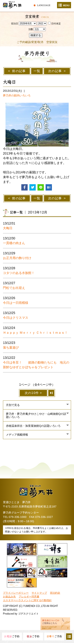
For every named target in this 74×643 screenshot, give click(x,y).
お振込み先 (9, 596)
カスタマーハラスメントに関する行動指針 (27, 600)
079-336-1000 (17, 516)
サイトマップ (39, 592)
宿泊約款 (55, 592)
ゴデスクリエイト (28, 613)
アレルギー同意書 (29, 596)
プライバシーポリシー (16, 592)
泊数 (30, 29)
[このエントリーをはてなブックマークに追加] (49, 187)
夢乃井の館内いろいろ (17, 95)
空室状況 (51, 42)
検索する (36, 35)
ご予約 (12, 636)
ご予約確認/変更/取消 (30, 42)
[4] (51, 393)
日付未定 (56, 23)
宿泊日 (14, 23)
